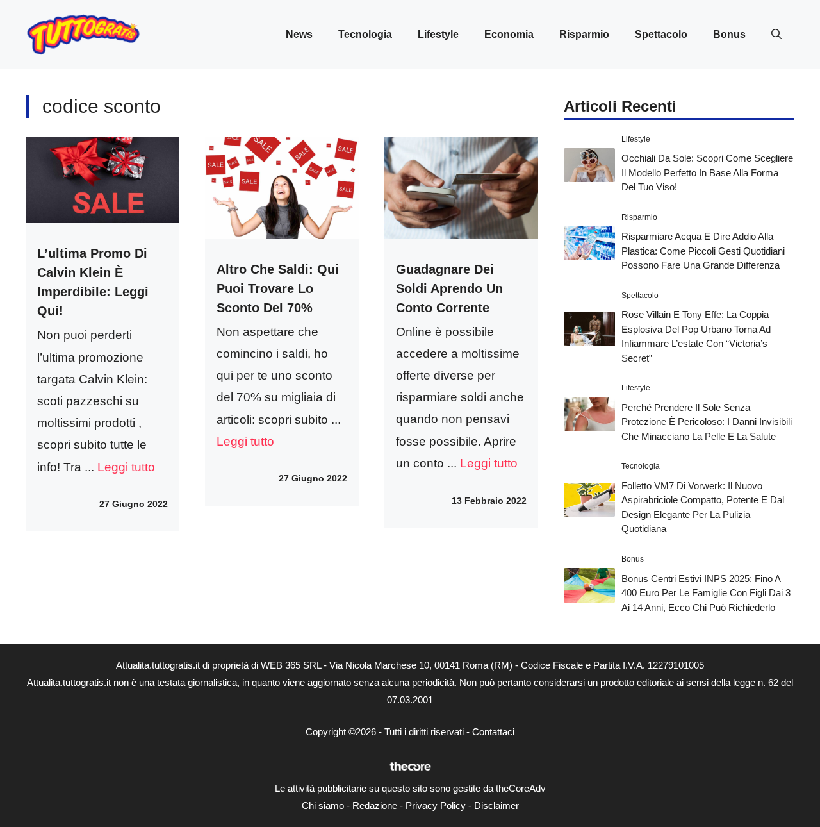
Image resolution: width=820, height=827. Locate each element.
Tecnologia (365, 34)
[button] (776, 34)
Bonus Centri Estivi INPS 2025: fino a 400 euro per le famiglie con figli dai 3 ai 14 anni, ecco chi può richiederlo (706, 593)
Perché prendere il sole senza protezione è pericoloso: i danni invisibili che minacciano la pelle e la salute (706, 422)
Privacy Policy (436, 805)
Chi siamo (323, 805)
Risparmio (584, 34)
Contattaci (493, 731)
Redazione (374, 805)
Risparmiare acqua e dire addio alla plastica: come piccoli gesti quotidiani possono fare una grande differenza (703, 251)
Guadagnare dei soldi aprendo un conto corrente (449, 288)
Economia (509, 34)
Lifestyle (438, 34)
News (299, 34)
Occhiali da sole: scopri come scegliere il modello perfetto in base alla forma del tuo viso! (707, 172)
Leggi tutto (126, 467)
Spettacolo (661, 34)
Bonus (729, 34)
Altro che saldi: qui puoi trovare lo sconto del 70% (278, 288)
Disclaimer (496, 805)
